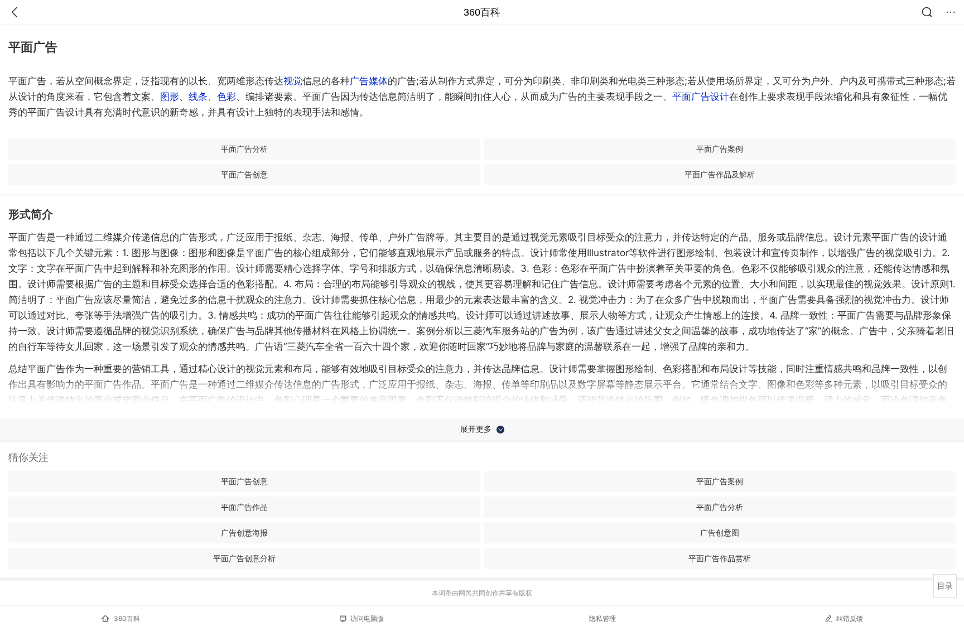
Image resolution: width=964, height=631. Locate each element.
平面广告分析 (244, 148)
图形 (169, 96)
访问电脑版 (367, 618)
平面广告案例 (719, 148)
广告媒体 (369, 80)
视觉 (292, 80)
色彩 (226, 96)
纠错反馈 (849, 618)
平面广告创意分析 (244, 558)
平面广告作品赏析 (719, 558)
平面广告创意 (244, 174)
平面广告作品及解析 (720, 174)
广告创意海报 (244, 532)
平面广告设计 (700, 96)
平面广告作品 (244, 507)
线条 (198, 96)
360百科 (482, 12)
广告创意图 (719, 532)
